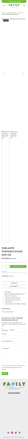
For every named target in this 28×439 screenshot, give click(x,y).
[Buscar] (24, 5)
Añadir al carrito (18, 266)
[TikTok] (16, 433)
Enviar (5, 373)
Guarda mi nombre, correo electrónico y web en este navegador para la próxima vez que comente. (13, 367)
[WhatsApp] (20, 433)
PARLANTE (11, 276)
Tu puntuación (5, 329)
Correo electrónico (7, 341)
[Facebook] (8, 433)
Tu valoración (6, 348)
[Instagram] (12, 433)
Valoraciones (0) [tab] (14, 286)
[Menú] (4, 5)
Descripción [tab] (14, 283)
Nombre (4, 334)
